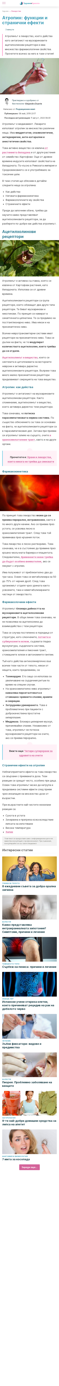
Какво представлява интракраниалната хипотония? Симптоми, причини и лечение (24, 928)
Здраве (5, 11)
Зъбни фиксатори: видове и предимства (21, 1045)
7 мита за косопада (16, 1159)
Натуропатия (9, 1118)
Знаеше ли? (8, 999)
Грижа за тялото (11, 883)
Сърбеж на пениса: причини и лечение (29, 966)
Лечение (6, 1041)
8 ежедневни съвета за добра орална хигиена (29, 888)
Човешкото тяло (10, 964)
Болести (6, 922)
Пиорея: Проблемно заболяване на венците (27, 1084)
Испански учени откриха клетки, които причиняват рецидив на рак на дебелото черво (28, 1005)
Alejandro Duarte (33, 103)
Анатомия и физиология (15, 1156)
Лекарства (16, 11)
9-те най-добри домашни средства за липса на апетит (29, 1122)
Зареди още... (29, 1167)
